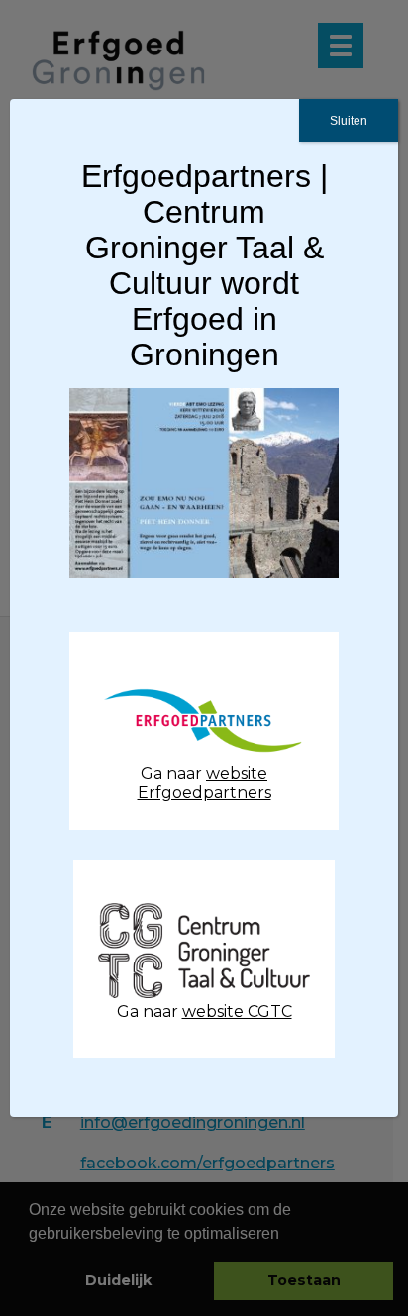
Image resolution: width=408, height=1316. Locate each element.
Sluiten (348, 121)
